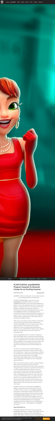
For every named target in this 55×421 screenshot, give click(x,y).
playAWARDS (13, 2)
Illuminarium (19, 311)
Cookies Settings (38, 418)
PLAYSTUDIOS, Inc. (18, 301)
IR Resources (44, 278)
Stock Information (32, 278)
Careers (27, 2)
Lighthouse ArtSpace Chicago (22, 394)
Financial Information (23, 278)
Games (7, 2)
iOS (28, 402)
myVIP (18, 2)
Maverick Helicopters (37, 389)
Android (31, 402)
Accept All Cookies (46, 418)
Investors (35, 2)
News (31, 2)
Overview (9, 278)
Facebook (39, 402)
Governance (39, 278)
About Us (40, 2)
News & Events (15, 278)
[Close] (53, 418)
